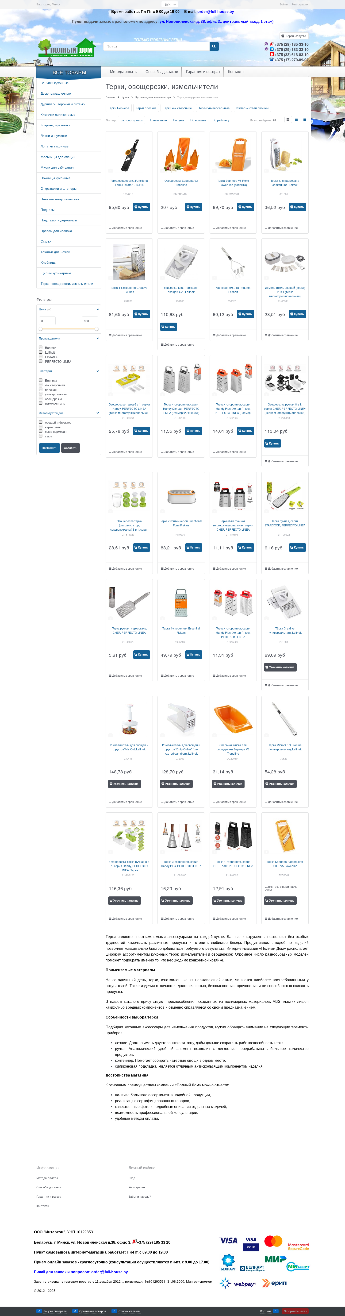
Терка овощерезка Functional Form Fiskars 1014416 (129, 182)
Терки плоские (146, 108)
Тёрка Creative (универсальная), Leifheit (285, 630)
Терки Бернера (118, 108)
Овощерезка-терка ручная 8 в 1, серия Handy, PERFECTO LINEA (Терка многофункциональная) (129, 868)
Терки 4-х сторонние (177, 108)
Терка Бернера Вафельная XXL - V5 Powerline (285, 864)
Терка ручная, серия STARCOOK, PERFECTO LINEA (285, 523)
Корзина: (295, 36)
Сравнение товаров (92, 1311)
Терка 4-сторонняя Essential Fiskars (181, 630)
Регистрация (300, 4)
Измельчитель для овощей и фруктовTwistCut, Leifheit (129, 747)
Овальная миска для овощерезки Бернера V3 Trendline (233, 749)
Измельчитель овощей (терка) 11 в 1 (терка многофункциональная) (285, 292)
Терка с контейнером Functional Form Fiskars (181, 523)
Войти (284, 4)
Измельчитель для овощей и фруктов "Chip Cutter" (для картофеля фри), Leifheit (181, 749)
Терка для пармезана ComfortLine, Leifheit (285, 182)
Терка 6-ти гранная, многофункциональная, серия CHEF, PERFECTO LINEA (233, 525)
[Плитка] (288, 119)
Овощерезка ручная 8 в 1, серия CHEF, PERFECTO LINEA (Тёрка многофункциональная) (285, 408)
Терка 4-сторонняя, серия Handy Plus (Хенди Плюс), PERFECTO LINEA (233, 632)
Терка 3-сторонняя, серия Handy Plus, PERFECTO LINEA (181, 864)
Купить (143, 207)
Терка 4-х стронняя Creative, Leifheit (129, 290)
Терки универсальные (214, 108)
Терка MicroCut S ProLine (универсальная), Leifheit (285, 747)
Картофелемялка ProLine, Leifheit (233, 290)
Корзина (266, 1311)
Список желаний (130, 1311)
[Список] (296, 119)
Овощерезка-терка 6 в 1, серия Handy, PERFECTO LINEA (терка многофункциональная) (129, 408)
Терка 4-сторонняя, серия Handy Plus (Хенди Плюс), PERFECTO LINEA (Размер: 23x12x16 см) (233, 410)
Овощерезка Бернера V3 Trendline (181, 182)
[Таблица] (305, 119)
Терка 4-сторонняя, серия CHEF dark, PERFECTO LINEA (233, 864)
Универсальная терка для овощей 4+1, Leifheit (181, 290)
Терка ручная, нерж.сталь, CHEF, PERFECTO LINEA (129, 630)
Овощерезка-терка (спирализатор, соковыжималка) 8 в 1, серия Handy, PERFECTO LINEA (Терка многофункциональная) (129, 529)
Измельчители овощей (252, 108)
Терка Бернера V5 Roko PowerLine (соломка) (233, 182)
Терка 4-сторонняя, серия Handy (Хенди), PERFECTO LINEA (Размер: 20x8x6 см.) (181, 408)
